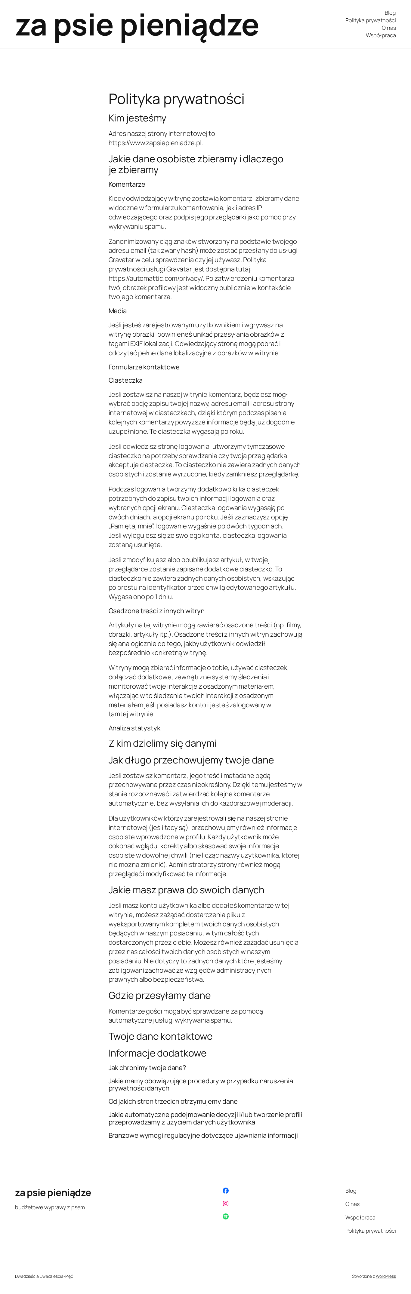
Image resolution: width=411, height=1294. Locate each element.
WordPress (386, 1276)
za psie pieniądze (137, 23)
